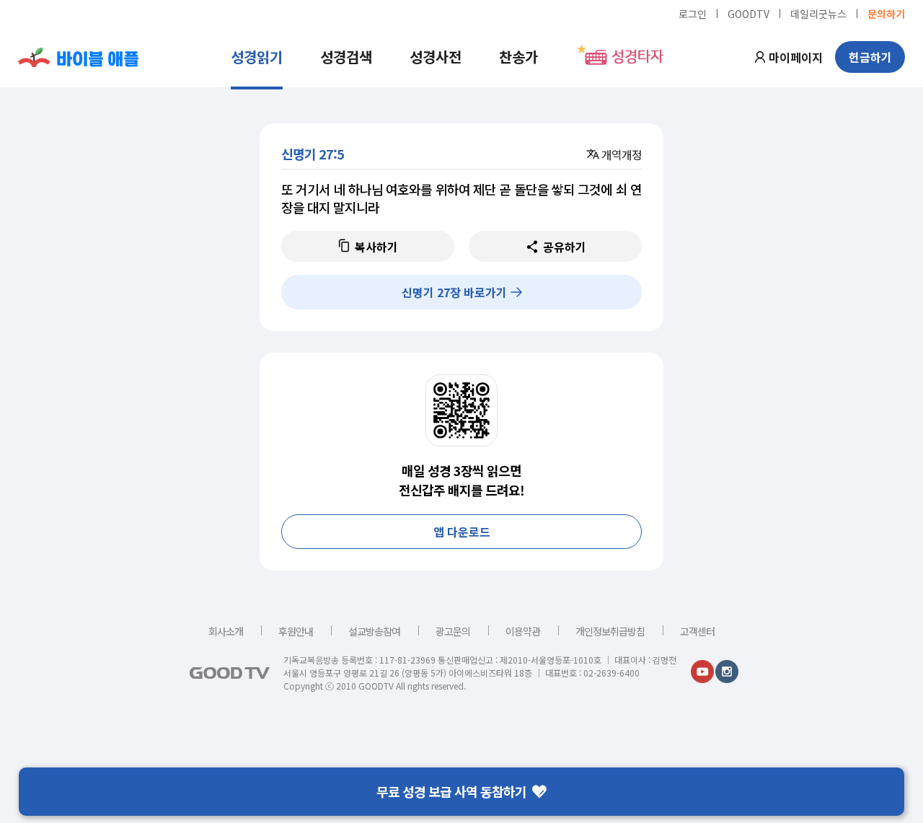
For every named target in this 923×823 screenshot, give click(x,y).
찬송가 (518, 56)
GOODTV (748, 13)
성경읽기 (257, 56)
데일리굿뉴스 (818, 13)
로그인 (693, 13)
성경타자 (637, 57)
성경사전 (436, 56)
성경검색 (346, 56)
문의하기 (886, 13)
